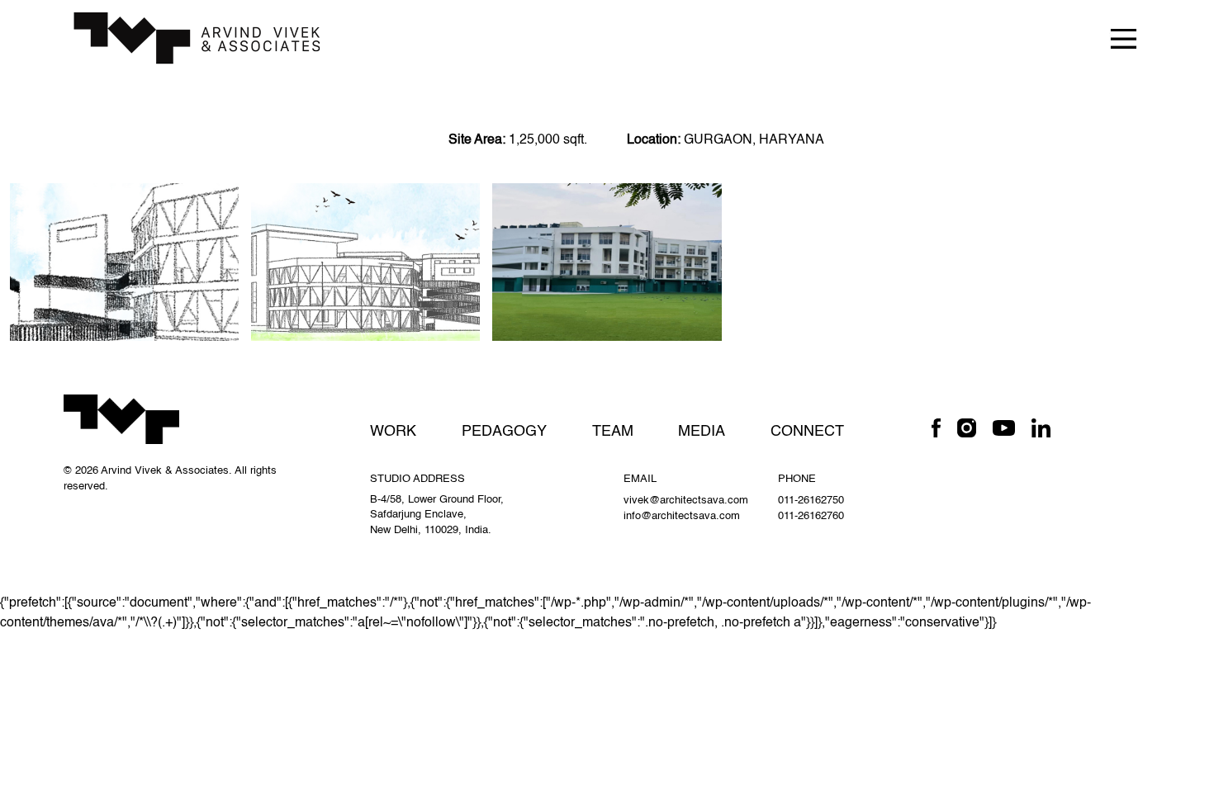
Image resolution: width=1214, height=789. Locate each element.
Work (393, 431)
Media (701, 431)
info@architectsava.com (682, 516)
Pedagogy (504, 431)
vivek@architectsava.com (686, 500)
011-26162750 (811, 500)
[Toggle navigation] (1123, 37)
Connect (807, 431)
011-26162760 (811, 516)
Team (612, 431)
